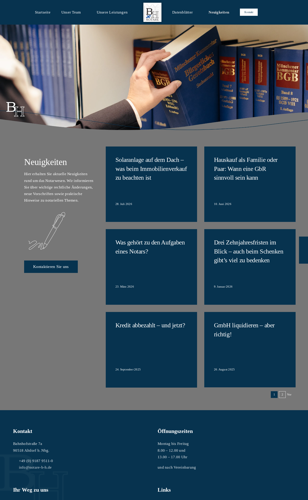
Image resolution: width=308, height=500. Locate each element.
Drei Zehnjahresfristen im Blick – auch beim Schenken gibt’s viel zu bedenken (248, 251)
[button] (249, 12)
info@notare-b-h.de (35, 467)
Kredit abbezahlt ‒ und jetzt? (150, 325)
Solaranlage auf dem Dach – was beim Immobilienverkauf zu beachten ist (151, 168)
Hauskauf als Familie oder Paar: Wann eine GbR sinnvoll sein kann (246, 168)
